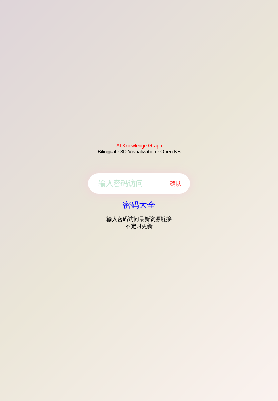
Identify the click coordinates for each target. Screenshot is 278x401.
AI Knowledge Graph (139, 146)
